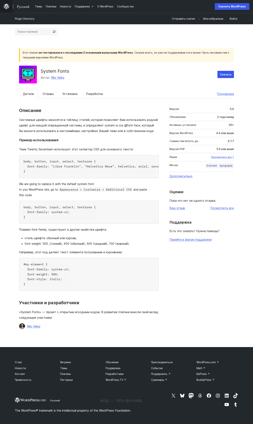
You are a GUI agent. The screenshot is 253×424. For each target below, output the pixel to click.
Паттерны (66, 379)
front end (212, 165)
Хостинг (20, 373)
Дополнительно (180, 176)
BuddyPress (205, 379)
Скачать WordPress (232, 6)
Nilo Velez (57, 77)
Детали (28, 94)
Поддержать (161, 373)
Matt (201, 368)
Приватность (23, 379)
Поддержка (225, 94)
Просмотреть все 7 (222, 157)
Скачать (226, 74)
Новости (20, 368)
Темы (63, 368)
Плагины (65, 373)
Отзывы (48, 94)
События (157, 368)
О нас (18, 362)
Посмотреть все (222, 208)
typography (226, 165)
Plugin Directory (24, 18)
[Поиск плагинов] (54, 31)
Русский (55, 400)
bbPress (203, 373)
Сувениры (159, 379)
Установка (69, 94)
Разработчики (115, 373)
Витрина (65, 362)
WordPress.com (208, 362)
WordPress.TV (116, 379)
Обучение (112, 362)
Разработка (94, 94)
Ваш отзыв (177, 208)
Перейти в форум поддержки (190, 239)
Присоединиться (162, 362)
